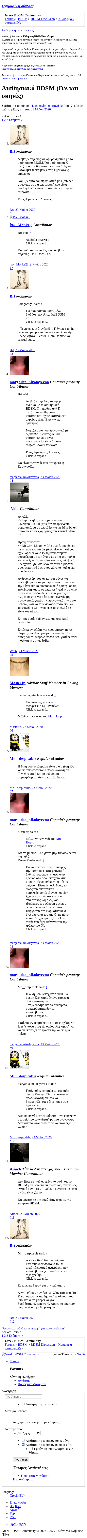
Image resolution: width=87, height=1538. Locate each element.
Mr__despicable (23, 758)
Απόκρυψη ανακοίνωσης (18, 30)
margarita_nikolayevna (29, 382)
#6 (11, 730)
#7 (11, 791)
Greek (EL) (17, 1495)
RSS (13, 1517)
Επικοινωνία (18, 1502)
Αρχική (14, 1509)
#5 (11, 654)
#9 (11, 1048)
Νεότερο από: (14, 1429)
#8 (11, 946)
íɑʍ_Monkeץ (21, 225)
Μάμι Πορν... (57, 716)
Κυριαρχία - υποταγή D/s (48, 105)
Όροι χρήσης (18, 1524)
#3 (11, 353)
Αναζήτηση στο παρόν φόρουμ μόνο (48, 1444)
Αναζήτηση (25, 1380)
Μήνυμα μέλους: (16, 1411)
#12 (12, 1321)
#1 (11, 213)
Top (12, 1513)
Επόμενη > (16, 120)
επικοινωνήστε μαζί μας (14, 78)
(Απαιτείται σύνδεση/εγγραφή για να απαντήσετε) (33, 1328)
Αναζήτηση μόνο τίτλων (41, 1404)
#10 (12, 1141)
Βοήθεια (15, 1506)
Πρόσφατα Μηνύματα (32, 1384)
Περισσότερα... (23, 1479)
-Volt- (14, 508)
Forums (14, 1361)
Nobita (81, 1354)
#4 (11, 480)
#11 (12, 1217)
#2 (11, 268)
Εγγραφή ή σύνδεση (18, 6)
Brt (21, 109)
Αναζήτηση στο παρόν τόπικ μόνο (47, 1440)
